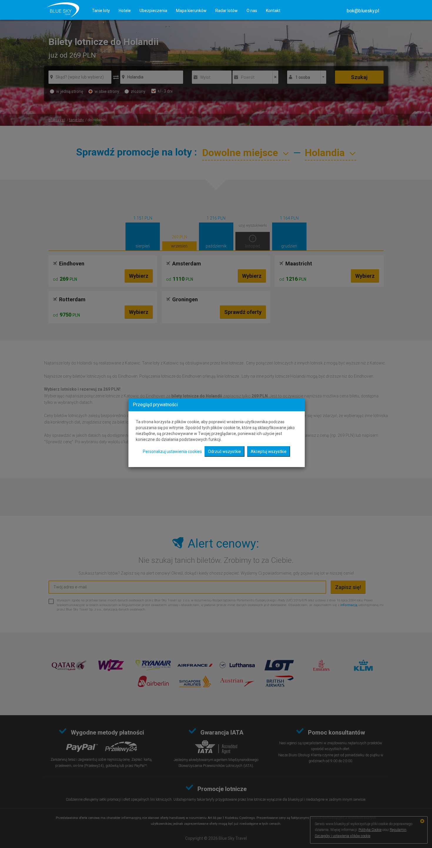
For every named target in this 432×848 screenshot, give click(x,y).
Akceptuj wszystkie (269, 451)
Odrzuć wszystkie (224, 451)
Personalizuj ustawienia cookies (172, 451)
